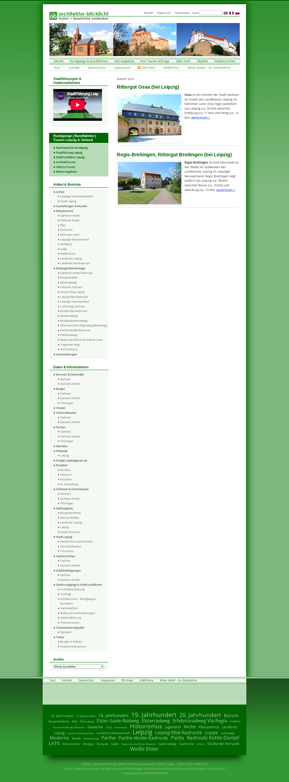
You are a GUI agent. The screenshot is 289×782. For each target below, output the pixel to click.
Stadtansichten (225, 61)
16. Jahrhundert (62, 716)
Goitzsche (66, 230)
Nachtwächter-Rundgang (72, 148)
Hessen (60, 408)
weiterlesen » (200, 117)
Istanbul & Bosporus (73, 646)
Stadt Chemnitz (70, 532)
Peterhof (65, 475)
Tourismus (67, 551)
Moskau (65, 470)
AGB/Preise (171, 68)
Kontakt (74, 68)
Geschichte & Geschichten (76, 541)
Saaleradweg (167, 744)
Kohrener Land (69, 234)
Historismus (146, 726)
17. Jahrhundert (86, 716)
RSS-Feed (148, 68)
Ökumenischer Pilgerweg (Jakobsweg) (83, 325)
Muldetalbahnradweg (73, 321)
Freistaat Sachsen (71, 287)
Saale (63, 249)
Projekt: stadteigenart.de (71, 460)
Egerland (65, 632)
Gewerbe (95, 726)
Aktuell (58, 61)
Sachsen (65, 379)
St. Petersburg (69, 484)
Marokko (61, 446)
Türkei (60, 637)
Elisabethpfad (68, 277)
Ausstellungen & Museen (71, 206)
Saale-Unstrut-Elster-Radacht (138, 744)
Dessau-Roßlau (69, 518)
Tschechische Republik (70, 627)
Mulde (76, 738)
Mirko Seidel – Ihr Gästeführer (209, 68)
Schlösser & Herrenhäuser (72, 489)
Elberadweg (87, 721)
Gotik (109, 727)
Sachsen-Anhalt (70, 384)
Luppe (211, 732)
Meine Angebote (66, 171)
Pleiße (177, 738)
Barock (231, 715)
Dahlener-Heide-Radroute (76, 273)
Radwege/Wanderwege (70, 268)
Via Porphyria (68, 349)
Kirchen (61, 427)
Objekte (202, 61)
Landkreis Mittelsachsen (80, 733)
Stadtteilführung (70, 618)
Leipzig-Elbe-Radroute (74, 297)
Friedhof (235, 721)
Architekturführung (72, 589)
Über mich (183, 61)
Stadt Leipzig (68, 201)
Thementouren (69, 622)
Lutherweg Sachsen (72, 306)
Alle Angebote (124, 61)
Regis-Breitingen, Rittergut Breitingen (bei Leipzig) (174, 154)
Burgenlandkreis (70, 513)
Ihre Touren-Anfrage (154, 61)
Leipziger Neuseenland (74, 239)
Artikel (60, 192)
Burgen (60, 389)
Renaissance (71, 744)
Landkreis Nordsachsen (75, 263)
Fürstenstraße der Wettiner (69, 727)
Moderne (59, 738)
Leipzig (64, 455)
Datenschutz (97, 68)
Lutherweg (227, 733)
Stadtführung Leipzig (69, 152)
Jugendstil (173, 726)
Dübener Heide (69, 220)
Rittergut (88, 744)
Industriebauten (66, 413)
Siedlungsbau (64, 508)
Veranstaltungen (66, 354)
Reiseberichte (64, 211)
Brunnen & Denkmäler (70, 374)
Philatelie (61, 451)
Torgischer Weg (70, 344)
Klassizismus (209, 726)
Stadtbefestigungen (68, 570)
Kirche (190, 727)
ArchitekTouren (66, 162)
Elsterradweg (68, 282)
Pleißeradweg (68, 335)
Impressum (122, 68)
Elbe (63, 225)
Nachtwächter (69, 608)
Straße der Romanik (223, 743)
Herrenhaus (120, 727)
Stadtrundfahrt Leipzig (70, 157)
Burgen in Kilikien (71, 641)
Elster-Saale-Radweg (118, 721)
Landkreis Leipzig (71, 258)
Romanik (102, 744)
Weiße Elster (68, 254)
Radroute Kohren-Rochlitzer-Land (81, 340)
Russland (61, 465)
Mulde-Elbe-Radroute (73, 311)
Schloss (201, 744)
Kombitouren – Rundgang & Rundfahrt (77, 601)
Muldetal (66, 244)
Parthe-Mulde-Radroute (75, 330)
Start (57, 68)
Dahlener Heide (70, 215)
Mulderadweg (69, 316)
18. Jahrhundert (113, 715)
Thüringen (66, 403)
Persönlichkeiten (70, 546)
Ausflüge (65, 594)
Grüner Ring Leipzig (72, 292)
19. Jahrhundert (153, 715)
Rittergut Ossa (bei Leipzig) (148, 87)
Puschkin (66, 479)
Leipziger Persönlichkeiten (76, 196)
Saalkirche (186, 744)
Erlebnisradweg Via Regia (200, 720)
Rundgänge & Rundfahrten (89, 61)
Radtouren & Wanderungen (77, 613)
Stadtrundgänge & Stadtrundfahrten (79, 585)
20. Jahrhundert (200, 715)
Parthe (108, 738)
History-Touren (65, 167)
